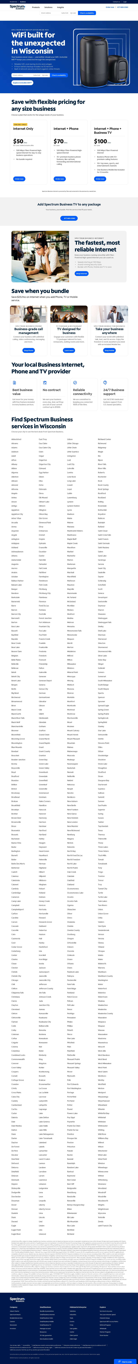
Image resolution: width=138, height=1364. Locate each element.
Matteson (71, 580)
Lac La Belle (43, 1092)
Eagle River (16, 1234)
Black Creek (16, 709)
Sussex (101, 818)
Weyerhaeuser (104, 1101)
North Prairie (72, 868)
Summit (101, 797)
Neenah (70, 772)
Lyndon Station (73, 506)
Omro (69, 917)
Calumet (14, 884)
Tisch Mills (102, 855)
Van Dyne (102, 926)
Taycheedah (103, 826)
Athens (14, 556)
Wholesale (103, 1328)
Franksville (43, 647)
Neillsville (71, 776)
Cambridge (16, 893)
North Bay (71, 851)
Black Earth (16, 714)
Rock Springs (103, 489)
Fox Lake (42, 630)
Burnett (14, 855)
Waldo (100, 955)
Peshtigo (70, 1013)
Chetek (14, 972)
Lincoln (42, 1217)
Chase (13, 963)
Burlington (15, 851)
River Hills (102, 468)
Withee (101, 1175)
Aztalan (14, 576)
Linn (40, 1230)
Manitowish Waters (75, 531)
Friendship (43, 664)
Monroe (70, 693)
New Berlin (71, 805)
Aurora (14, 568)
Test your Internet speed (108, 1315)
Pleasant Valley (73, 1067)
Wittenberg (102, 1180)
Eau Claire (43, 443)
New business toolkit (46, 1339)
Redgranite (71, 1188)
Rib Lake (70, 1217)
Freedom (42, 655)
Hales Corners (44, 801)
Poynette (71, 1121)
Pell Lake (70, 1005)
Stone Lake (102, 764)
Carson (14, 922)
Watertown (102, 997)
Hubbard (42, 926)
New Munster (72, 826)
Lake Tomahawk (45, 1138)
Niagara (70, 838)
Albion (14, 468)
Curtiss (14, 1109)
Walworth (102, 963)
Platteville (71, 1055)
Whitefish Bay (103, 1113)
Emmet (42, 535)
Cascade (14, 926)
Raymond (71, 1175)
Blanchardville (17, 726)
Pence (69, 1009)
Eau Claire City (45, 447)
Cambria (14, 888)
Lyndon (70, 501)
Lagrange (43, 1109)
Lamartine (43, 1151)
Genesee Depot (45, 680)
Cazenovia (15, 938)
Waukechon (103, 1005)
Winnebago (102, 1167)
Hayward (42, 847)
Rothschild (102, 510)
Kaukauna (43, 1017)
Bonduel (14, 751)
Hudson (42, 934)
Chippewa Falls (17, 992)
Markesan (71, 564)
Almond (14, 485)
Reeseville (71, 1200)
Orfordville (71, 943)
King (41, 1059)
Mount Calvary (73, 730)
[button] (125, 1)
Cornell (14, 1076)
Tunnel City (102, 888)
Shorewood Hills (104, 651)
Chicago (14, 980)
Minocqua (71, 676)
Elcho (41, 485)
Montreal (71, 709)
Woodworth (103, 1200)
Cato (13, 934)
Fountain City (44, 626)
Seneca (101, 593)
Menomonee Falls (74, 630)
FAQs (71, 1325)
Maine (69, 518)
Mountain (71, 743)
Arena (13, 526)
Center (14, 955)
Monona (70, 689)
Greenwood (44, 793)
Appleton (15, 510)
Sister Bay (102, 660)
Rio (99, 456)
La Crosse (43, 1088)
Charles (14, 959)
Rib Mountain (72, 1221)
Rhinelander (72, 1213)
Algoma (14, 472)
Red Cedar (71, 1180)
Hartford (42, 830)
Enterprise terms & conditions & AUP (20, 1347)
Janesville (43, 976)
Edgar (41, 456)
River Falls (102, 464)
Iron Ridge (43, 959)
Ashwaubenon (17, 551)
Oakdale (70, 876)
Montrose (71, 714)
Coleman (15, 1034)
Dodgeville (15, 1192)
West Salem (103, 1071)
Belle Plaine (16, 660)
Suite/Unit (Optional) (67, 11)
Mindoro (70, 668)
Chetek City (16, 976)
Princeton (71, 1146)
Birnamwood (16, 701)
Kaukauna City (45, 1022)
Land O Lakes (44, 1159)
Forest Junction (45, 618)
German (42, 693)
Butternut (15, 868)
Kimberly (42, 1055)
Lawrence (43, 1180)
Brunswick (15, 830)
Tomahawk (102, 863)
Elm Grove (43, 518)
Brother (14, 814)
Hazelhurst (43, 855)
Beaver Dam (16, 651)
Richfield (70, 1230)
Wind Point (102, 1159)
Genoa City (43, 689)
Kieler (41, 1051)
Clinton (14, 1013)
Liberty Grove (44, 1209)
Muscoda (71, 755)
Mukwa (70, 747)
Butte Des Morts (18, 863)
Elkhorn (42, 506)
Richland (70, 1234)
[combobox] (50, 13)
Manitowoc (71, 535)
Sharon (101, 610)
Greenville (43, 789)
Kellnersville (44, 1026)
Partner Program (105, 1332)
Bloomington (16, 743)
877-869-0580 (122, 7)
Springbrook (103, 718)
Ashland (14, 547)
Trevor (101, 880)
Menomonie (72, 635)
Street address (17, 73)
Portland (70, 1101)
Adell (13, 456)
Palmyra (70, 976)
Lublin (69, 493)
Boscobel (15, 755)
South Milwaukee (105, 680)
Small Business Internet (47, 1315)
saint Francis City (105, 1225)
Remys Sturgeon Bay (75, 1205)
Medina (70, 618)
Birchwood (15, 697)
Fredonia (42, 651)
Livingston (71, 456)
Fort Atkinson (44, 622)
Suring (100, 814)
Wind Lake (102, 1155)
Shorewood (103, 647)
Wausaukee (102, 1034)
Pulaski (70, 1151)
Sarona (101, 564)
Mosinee (70, 726)
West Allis (102, 1051)
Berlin (13, 689)
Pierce (69, 1034)
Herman (42, 863)
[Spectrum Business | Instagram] (126, 1298)
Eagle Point (16, 1230)
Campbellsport (17, 909)
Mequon (70, 639)
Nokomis (71, 847)
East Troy (43, 439)
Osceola (70, 951)
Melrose (70, 622)
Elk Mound (43, 497)
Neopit (70, 789)
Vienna (101, 943)
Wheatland (102, 1105)
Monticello (71, 705)
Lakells (41, 1146)
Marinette (71, 556)
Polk (69, 1080)
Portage (70, 1092)
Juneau (42, 1009)
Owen (69, 967)
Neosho (70, 793)
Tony (100, 868)
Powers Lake (72, 1113)
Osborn (70, 947)
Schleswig (102, 580)
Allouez (14, 481)
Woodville (102, 1196)
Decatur (14, 1155)
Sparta (101, 693)
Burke (13, 847)
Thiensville (102, 838)
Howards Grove (45, 922)
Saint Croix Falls (104, 535)
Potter (69, 1105)
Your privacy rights (15, 1345)
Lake (41, 1113)
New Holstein (72, 818)
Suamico (101, 789)
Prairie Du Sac (72, 1130)
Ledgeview (43, 1188)
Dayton (14, 1142)
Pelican (70, 1001)
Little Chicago (72, 443)
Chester (14, 967)
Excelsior (42, 551)
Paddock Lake (73, 972)
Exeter (41, 556)
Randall (70, 1159)
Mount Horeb (72, 734)
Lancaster (43, 1155)
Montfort (71, 701)
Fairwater (43, 564)
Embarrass (43, 531)
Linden (41, 1225)
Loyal (69, 489)
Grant (41, 747)
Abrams (14, 443)
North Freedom (73, 859)
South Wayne (103, 689)
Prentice (70, 1134)
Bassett (14, 630)
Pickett (70, 1030)
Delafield (15, 1171)
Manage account (45, 1328)
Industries (73, 1315)
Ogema (70, 905)
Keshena (42, 1034)
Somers (101, 672)
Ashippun (15, 543)
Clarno (14, 1001)
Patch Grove (72, 997)
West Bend (102, 1059)
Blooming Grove (18, 739)
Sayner (101, 576)
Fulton (41, 668)
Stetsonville (103, 734)
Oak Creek (71, 872)
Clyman (14, 1022)
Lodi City (70, 464)
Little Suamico (73, 451)
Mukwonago (72, 751)
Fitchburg (43, 589)
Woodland (102, 1188)
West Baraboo (104, 1055)
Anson (14, 501)
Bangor (14, 589)
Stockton (102, 759)
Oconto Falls (72, 901)
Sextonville (102, 601)
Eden (41, 451)
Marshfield (71, 576)
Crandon (15, 1084)
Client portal (74, 1335)
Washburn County (105, 976)
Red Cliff (70, 1184)
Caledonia (15, 880)
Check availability (87, 13)
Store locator (104, 1335)
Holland (42, 893)
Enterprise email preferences (72, 1345)
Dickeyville (15, 1188)
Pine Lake (71, 1038)
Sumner (101, 801)
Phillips (70, 1026)
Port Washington (74, 1088)
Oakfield (70, 880)
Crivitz (14, 1088)
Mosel (69, 722)
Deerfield (15, 1159)
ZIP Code (72, 11)
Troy (100, 884)
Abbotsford (16, 439)
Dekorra (14, 1167)
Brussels (14, 834)
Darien (14, 1138)
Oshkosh (70, 955)
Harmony (43, 818)
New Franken (72, 809)
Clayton (14, 1005)
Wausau (101, 1030)
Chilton (14, 988)
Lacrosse (42, 1096)
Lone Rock (71, 477)
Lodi (69, 460)
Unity (100, 917)
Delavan (14, 1175)
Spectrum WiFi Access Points (109, 1321)
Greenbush (43, 772)
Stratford (102, 772)
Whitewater (103, 1126)
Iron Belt (42, 955)
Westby (101, 1080)
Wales (100, 959)
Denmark (15, 1180)
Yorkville (101, 1217)
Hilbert (42, 872)
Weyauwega (103, 1096)
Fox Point (43, 635)
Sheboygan (102, 618)
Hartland (42, 834)
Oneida (70, 926)
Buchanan (15, 838)
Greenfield (43, 780)
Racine (70, 1155)
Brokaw (14, 801)
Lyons (69, 510)
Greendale (43, 776)
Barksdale (15, 597)
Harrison (42, 822)
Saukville (101, 572)
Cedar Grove (16, 947)
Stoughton (102, 768)
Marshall (70, 572)
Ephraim (42, 543)
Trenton (101, 876)
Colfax (14, 1038)
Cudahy (14, 1101)
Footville (42, 614)
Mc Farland (71, 597)
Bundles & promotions (47, 1311)
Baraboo (15, 593)
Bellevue (14, 668)
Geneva (42, 685)
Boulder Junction (18, 759)
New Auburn (72, 801)
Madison (70, 514)
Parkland (70, 992)
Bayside (14, 639)
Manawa (70, 526)
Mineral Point (72, 672)
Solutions (73, 1311)
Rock (100, 481)
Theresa (101, 834)
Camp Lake (16, 901)
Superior (101, 809)
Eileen (41, 477)
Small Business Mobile (47, 1321)
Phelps (70, 1022)
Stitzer (100, 751)
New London (72, 822)
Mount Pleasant (73, 739)
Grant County (44, 751)
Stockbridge (103, 755)
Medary (70, 610)
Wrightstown (103, 1209)
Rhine (69, 1209)
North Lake (71, 863)
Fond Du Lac (44, 605)
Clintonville (16, 1017)
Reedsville (71, 1196)
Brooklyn (15, 809)
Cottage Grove (17, 1080)
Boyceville (15, 768)
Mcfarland (71, 601)
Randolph (71, 1163)
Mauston (70, 585)
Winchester (102, 1151)
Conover (15, 1063)
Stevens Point (103, 743)
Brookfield (15, 805)
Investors (13, 1328)
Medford (70, 614)
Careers (12, 1321)
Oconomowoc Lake (75, 893)
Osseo (69, 959)
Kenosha (42, 1030)
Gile (40, 709)
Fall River (42, 572)
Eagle (13, 1225)
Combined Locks (18, 1055)
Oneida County (73, 930)
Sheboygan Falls (104, 622)
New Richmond (73, 830)
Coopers (14, 1071)
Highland (42, 868)
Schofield (102, 585)
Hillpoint (42, 876)
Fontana (42, 610)
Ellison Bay (43, 514)
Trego (100, 872)
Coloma (14, 1046)
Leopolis (42, 1200)
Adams (14, 447)
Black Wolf (15, 722)
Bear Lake (15, 647)
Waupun (101, 1026)
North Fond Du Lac (75, 855)
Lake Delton (44, 1117)
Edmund (42, 468)
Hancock (42, 809)
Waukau (101, 1001)
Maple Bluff (71, 539)
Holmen (42, 897)
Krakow (42, 1080)
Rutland (101, 526)
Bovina (14, 764)
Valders (101, 922)
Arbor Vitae (16, 518)
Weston (101, 1088)
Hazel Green (44, 851)
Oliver (69, 913)
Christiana (15, 997)
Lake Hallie (43, 1126)
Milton (69, 660)
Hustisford (43, 947)
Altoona (14, 489)
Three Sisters (103, 851)
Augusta (14, 564)
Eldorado (43, 489)
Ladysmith (43, 1101)
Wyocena (102, 1213)
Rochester (102, 477)
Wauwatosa (103, 1042)
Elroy (41, 526)
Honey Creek (44, 901)
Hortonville (43, 913)
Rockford (102, 493)
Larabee (42, 1167)
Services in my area (106, 1311)
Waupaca (102, 1022)
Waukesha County (105, 1013)
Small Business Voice (46, 1318)
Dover (14, 1205)
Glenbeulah (43, 718)
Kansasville (43, 1013)
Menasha (71, 626)
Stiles (100, 747)
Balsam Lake (16, 585)
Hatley (41, 838)
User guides (73, 1328)
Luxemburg (72, 497)
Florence (42, 601)
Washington (103, 980)
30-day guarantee (46, 1335)
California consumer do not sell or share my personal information (73, 1347)
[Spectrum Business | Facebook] (118, 1298)
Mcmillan (70, 605)
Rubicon (101, 518)
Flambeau (43, 597)
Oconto (70, 897)
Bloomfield (15, 734)
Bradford (15, 776)
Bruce (13, 826)
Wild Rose (102, 1134)
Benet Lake (16, 680)
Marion (70, 560)
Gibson (42, 705)
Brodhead (15, 797)
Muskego (71, 759)
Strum (100, 776)
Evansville (43, 547)
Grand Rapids (44, 743)
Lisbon (70, 439)
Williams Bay (103, 1138)
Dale (13, 1121)
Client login (73, 1339)
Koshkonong (44, 1071)
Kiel (40, 1046)
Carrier (72, 1332)
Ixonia (41, 963)
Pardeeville (71, 980)
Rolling (101, 501)
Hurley (41, 943)
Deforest (15, 1163)
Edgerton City (45, 464)
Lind (40, 1221)
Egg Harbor (44, 472)
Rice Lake (71, 1225)
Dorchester (16, 1196)
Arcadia (14, 522)
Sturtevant (102, 784)
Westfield (102, 1084)
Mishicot (70, 685)
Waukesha (102, 1009)
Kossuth (42, 1076)
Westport (102, 1092)
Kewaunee (43, 1042)
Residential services (16, 1318)
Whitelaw (102, 1121)
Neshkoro (71, 797)
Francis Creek (44, 639)
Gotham (42, 726)
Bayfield (14, 635)
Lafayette (43, 1105)
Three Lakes (103, 847)
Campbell (15, 905)
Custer (14, 1113)
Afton (13, 460)
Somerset (102, 676)
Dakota (14, 1117)
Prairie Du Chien (73, 1126)
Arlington (15, 539)
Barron (14, 610)
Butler (13, 859)
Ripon (100, 460)
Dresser (14, 1209)
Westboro (102, 1076)
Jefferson (43, 984)
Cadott (14, 872)
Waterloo (102, 992)
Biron (13, 705)
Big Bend (15, 693)
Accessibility (26, 1345)
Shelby (101, 626)
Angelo (14, 493)
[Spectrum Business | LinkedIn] (122, 1298)
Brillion (14, 784)
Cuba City (15, 1096)
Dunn (13, 1217)
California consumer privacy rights (43, 1347)
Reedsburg (71, 1192)
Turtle (100, 893)
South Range (103, 685)
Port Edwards (72, 1084)
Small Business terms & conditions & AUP (94, 1345)
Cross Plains (16, 1092)
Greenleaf (43, 784)
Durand (14, 1221)
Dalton (14, 1130)
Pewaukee (71, 1017)
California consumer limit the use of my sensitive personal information (30, 1350)
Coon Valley (16, 1067)
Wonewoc (102, 1184)
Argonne (15, 531)
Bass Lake (15, 626)
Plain (69, 1046)
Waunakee (102, 1017)
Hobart (42, 888)
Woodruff (102, 1192)
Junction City (44, 1005)
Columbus (15, 1051)
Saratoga (102, 560)
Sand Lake (102, 556)
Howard (42, 917)
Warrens (101, 967)
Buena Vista (16, 843)
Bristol (14, 789)
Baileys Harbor (17, 580)
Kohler (41, 1067)
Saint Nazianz (103, 547)
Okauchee (71, 909)
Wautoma (102, 1038)
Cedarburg (15, 951)
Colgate (14, 1042)
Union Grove (103, 913)
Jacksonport (44, 972)
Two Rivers (102, 905)
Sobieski (101, 668)
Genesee (42, 676)
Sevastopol (102, 597)
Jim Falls (42, 992)
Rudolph (101, 522)
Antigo (14, 506)
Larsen (41, 1175)
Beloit (13, 672)
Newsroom (13, 1325)
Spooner (101, 701)
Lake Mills (43, 1130)
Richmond (102, 443)
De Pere (14, 1151)
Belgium (14, 655)
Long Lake (71, 481)
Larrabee (42, 1171)
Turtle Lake (102, 897)
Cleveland (15, 1009)
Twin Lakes (102, 901)
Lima (41, 1213)
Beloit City (15, 676)
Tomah (101, 859)
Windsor (101, 1163)
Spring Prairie (103, 714)
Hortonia (42, 909)
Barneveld (15, 601)
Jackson (42, 967)
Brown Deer (16, 818)
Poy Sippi (71, 1117)
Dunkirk (14, 1213)
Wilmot (101, 1142)
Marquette (71, 568)
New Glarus (72, 814)
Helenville (43, 859)
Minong (70, 680)
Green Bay (43, 759)
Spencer (101, 697)
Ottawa (70, 963)
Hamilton (42, 805)
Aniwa (14, 497)
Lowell (69, 485)
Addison (14, 451)
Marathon (71, 547)
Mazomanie (72, 593)
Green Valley (44, 768)
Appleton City (17, 514)
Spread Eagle (103, 705)
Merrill (69, 643)
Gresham (42, 797)
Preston (70, 1142)
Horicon (42, 905)
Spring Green (103, 709)
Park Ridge (71, 988)
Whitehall (102, 1117)
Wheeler (101, 1109)
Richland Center (104, 439)
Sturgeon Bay (103, 780)
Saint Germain (104, 543)
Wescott (101, 1046)
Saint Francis (103, 539)
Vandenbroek (103, 930)
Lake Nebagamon (46, 1134)
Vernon (101, 934)
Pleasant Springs (74, 1063)
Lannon (42, 1163)
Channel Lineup (105, 1318)
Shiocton (101, 643)
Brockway (15, 793)
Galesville (43, 672)
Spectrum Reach (15, 1315)
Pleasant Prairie (73, 1059)
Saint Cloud (102, 531)
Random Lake (72, 1167)
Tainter (101, 822)
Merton (70, 647)
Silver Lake (102, 655)
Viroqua (101, 951)
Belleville (15, 664)
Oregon (70, 938)
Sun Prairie (102, 805)
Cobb (13, 1026)
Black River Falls (17, 718)
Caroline (14, 917)
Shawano (102, 614)
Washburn (102, 972)
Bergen (14, 685)
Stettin (101, 739)
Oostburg (71, 934)
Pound (69, 1109)
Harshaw (42, 826)
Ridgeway (102, 447)
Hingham (42, 884)
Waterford (102, 988)
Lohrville (70, 468)
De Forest (15, 1146)
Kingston (42, 1063)
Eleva (41, 493)
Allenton (14, 477)
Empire (42, 539)
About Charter (14, 1311)
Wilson (100, 1146)
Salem (100, 551)
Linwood (42, 1234)
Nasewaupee (72, 764)
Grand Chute (44, 734)
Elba (41, 481)
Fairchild (42, 560)
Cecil (13, 943)
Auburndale (16, 560)
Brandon (14, 780)
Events (72, 1321)
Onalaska (71, 922)
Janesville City (45, 980)
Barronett (15, 618)
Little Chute (72, 447)
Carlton (14, 913)
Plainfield (71, 1051)
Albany (14, 464)
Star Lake (102, 730)
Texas (100, 830)
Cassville (14, 930)
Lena (41, 1192)
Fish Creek (43, 585)
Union (100, 909)
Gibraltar (42, 701)
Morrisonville (72, 718)
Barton (14, 622)
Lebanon (42, 1184)
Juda (41, 1001)
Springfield (102, 722)
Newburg (71, 834)
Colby (13, 1030)
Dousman (15, 1200)
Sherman (101, 635)
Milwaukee (71, 664)
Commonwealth (18, 1059)
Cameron (15, 897)
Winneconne (103, 1171)
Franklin (42, 643)
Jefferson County (46, 988)
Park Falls (71, 984)
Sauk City (102, 568)
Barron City (16, 614)
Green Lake (43, 764)
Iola (40, 951)
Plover (69, 1071)
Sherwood (102, 639)
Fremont (42, 660)
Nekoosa (71, 784)
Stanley (101, 726)
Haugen (42, 843)
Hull (40, 938)
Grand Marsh (44, 739)
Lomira (70, 472)
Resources (43, 1332)
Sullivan (101, 793)
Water (100, 984)
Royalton (101, 514)
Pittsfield (70, 1042)
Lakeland (42, 1142)
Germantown (44, 697)
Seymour (101, 605)
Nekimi (70, 780)
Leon (41, 1196)
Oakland (70, 884)
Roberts (101, 472)
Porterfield (71, 1096)
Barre (13, 605)
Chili (13, 984)
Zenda (100, 1221)
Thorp (100, 843)
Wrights (101, 1205)
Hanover (42, 814)
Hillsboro (42, 880)
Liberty (42, 1205)
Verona (101, 938)
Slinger (101, 664)
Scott (100, 589)
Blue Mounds (16, 747)
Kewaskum (43, 1038)
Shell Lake (102, 630)
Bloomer (14, 730)
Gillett (41, 714)
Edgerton (43, 460)
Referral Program (105, 1325)
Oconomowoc (73, 888)
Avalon (14, 572)
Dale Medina (16, 1126)
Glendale (42, 722)
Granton (42, 755)
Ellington (42, 510)
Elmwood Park (45, 522)
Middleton (71, 651)
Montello (70, 697)
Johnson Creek (45, 997)
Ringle (100, 451)
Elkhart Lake (44, 501)
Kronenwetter (45, 1084)
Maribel (70, 551)
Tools (71, 1318)
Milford (70, 655)
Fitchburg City (45, 593)
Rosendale (102, 506)
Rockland (102, 497)
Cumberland (16, 1105)
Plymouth (71, 1076)
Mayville (70, 589)
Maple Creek (72, 543)
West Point (102, 1067)
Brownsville (16, 822)
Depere (14, 1184)
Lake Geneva (44, 1121)
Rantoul (70, 1171)
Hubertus (43, 930)
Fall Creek (43, 568)
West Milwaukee (104, 1063)
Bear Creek (16, 643)
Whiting (101, 1130)
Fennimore (43, 580)
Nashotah (71, 768)
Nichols (70, 843)
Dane (13, 1134)
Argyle (14, 535)
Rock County (103, 485)
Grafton (42, 730)
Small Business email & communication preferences (47, 1345)
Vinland (101, 947)
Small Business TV (45, 1325)
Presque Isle (72, 1138)
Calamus (14, 876)
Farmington (43, 576)
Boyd (13, 772)
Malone (70, 522)
